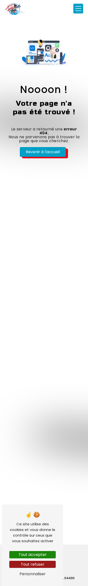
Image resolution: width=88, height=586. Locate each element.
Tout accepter (33, 554)
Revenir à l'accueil (43, 152)
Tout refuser (32, 564)
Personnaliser (33, 574)
